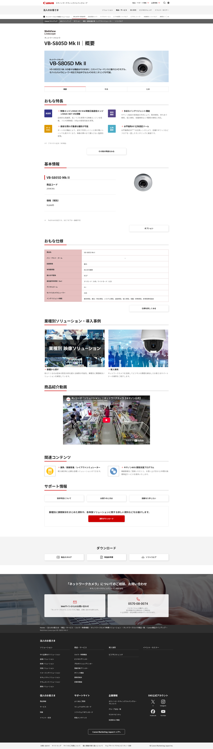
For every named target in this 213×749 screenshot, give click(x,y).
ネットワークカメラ (79, 16)
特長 (106, 89)
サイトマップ (56, 746)
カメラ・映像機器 (82, 627)
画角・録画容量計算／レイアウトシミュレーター (97, 21)
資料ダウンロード (106, 518)
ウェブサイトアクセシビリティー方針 (118, 746)
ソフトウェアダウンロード (83, 712)
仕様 (148, 89)
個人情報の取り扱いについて (93, 746)
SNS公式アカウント (158, 695)
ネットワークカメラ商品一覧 (134, 627)
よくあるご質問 (79, 701)
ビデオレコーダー (136, 16)
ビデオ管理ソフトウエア (120, 16)
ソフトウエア (119, 21)
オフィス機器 (79, 673)
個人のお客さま (47, 695)
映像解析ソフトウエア (150, 16)
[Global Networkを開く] (168, 2)
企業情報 (154, 3)
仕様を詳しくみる (149, 308)
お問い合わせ (45, 746)
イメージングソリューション (50, 673)
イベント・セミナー (162, 10)
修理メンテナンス (80, 717)
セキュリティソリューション (50, 677)
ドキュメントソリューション (50, 682)
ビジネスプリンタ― (81, 659)
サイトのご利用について (72, 746)
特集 (41, 712)
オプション (77, 21)
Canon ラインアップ (51, 21)
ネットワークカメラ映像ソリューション (58, 17)
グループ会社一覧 (115, 709)
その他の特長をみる (106, 151)
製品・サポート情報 (139, 3)
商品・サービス (121, 10)
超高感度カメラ (92, 16)
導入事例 (133, 10)
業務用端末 (78, 677)
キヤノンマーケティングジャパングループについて (122, 702)
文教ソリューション (47, 668)
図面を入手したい (149, 498)
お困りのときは (106, 498)
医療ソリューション (47, 664)
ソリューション (107, 10)
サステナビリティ (115, 714)
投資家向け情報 (114, 720)
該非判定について (64, 498)
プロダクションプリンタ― (83, 664)
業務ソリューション (47, 686)
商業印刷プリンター (81, 668)
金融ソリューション (47, 659)
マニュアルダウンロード (82, 707)
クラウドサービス (105, 16)
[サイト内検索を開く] (164, 2)
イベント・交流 (45, 717)
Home (42, 627)
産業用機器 (78, 682)
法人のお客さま (51, 10)
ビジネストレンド (145, 10)
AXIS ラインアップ (65, 21)
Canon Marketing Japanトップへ (106, 732)
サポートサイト (82, 695)
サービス (43, 707)
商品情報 (43, 701)
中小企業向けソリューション (50, 654)
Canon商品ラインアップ (156, 627)
